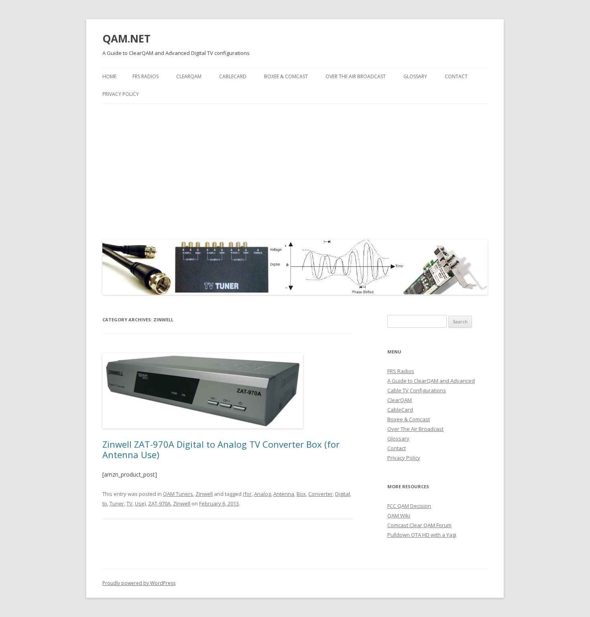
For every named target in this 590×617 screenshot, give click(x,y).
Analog (262, 493)
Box (301, 493)
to (104, 503)
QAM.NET (126, 38)
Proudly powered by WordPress (138, 583)
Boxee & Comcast (286, 76)
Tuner (117, 503)
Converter (320, 493)
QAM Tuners (178, 493)
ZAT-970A (159, 503)
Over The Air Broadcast (356, 76)
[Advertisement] (295, 170)
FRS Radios (145, 76)
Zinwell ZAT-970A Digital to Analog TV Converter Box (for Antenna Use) (221, 449)
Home (109, 76)
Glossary (415, 76)
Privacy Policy (120, 94)
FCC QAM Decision (409, 505)
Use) (140, 503)
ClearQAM (188, 76)
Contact (456, 76)
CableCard (232, 76)
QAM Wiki (398, 515)
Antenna (283, 493)
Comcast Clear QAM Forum (419, 525)
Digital (342, 493)
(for (247, 493)
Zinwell (204, 493)
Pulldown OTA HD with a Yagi (421, 534)
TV (129, 503)
